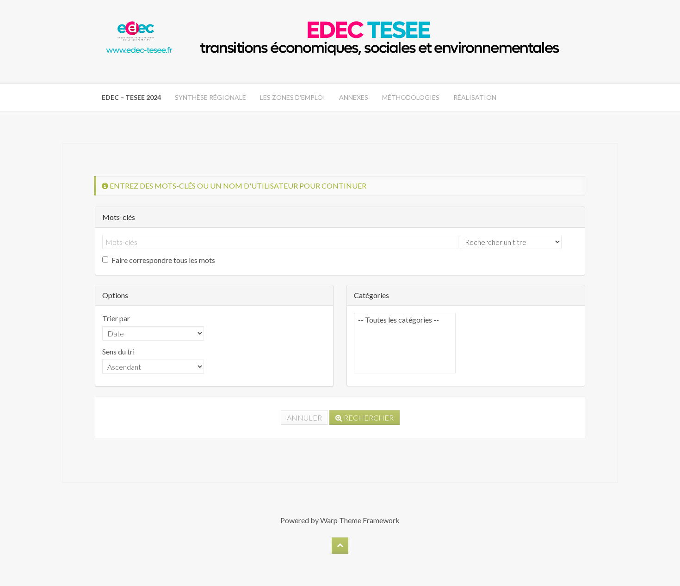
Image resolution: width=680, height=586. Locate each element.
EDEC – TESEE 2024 (131, 97)
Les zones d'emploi (292, 97)
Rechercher (368, 417)
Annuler (304, 417)
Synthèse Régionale (210, 97)
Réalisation (474, 97)
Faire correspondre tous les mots (163, 260)
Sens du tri (118, 351)
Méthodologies (410, 97)
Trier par (116, 318)
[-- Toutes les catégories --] (404, 319)
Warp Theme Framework (360, 520)
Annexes (353, 97)
